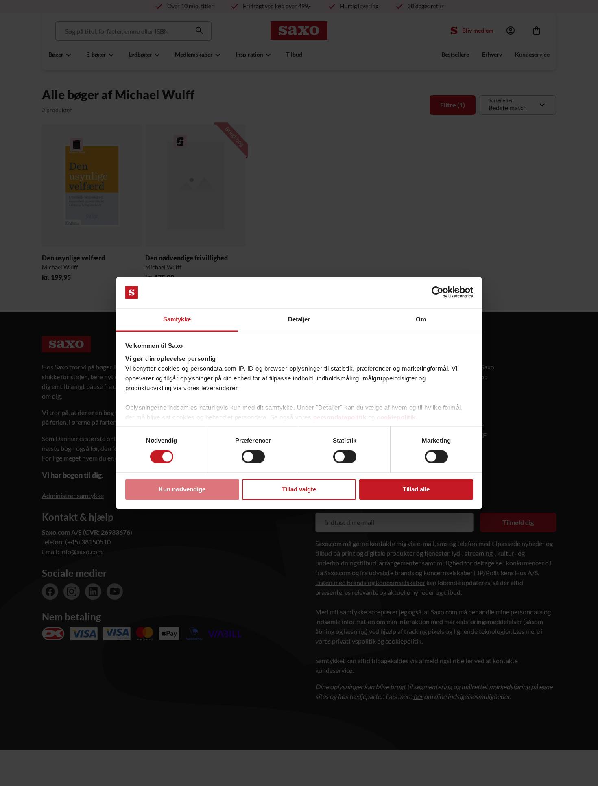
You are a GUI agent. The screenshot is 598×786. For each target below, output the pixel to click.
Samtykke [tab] (177, 319)
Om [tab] (421, 319)
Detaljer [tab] (299, 319)
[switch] (253, 456)
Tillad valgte (299, 489)
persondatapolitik (340, 417)
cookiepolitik (396, 417)
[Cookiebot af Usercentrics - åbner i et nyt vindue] (437, 292)
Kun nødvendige (182, 489)
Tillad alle (416, 489)
